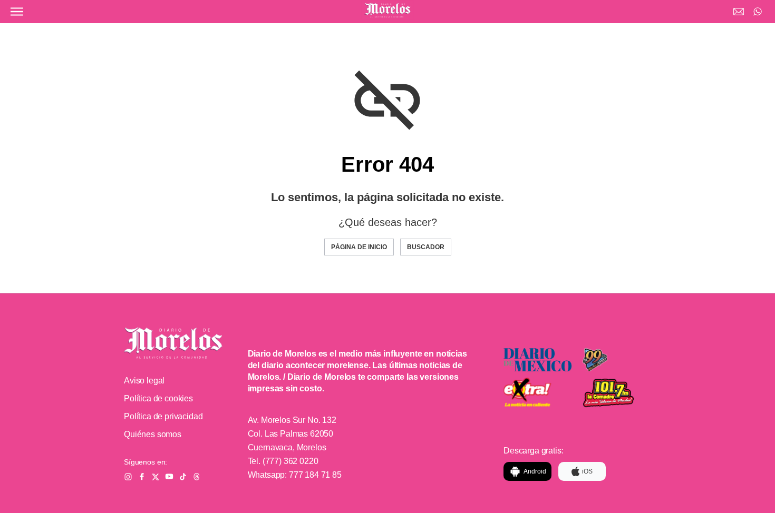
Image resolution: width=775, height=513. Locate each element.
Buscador (425, 247)
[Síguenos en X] (155, 476)
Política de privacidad (163, 416)
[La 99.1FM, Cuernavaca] (617, 360)
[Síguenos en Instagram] (128, 476)
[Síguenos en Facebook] (142, 476)
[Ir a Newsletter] (738, 11)
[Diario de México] (537, 360)
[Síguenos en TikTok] (183, 476)
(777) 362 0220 (290, 461)
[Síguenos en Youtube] (169, 476)
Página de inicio (359, 247)
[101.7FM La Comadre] (617, 393)
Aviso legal (144, 380)
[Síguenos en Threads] (196, 476)
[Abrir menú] (17, 11)
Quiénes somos (152, 434)
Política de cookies (158, 398)
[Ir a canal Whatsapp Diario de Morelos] (757, 11)
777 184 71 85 (315, 474)
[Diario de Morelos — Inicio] (173, 343)
